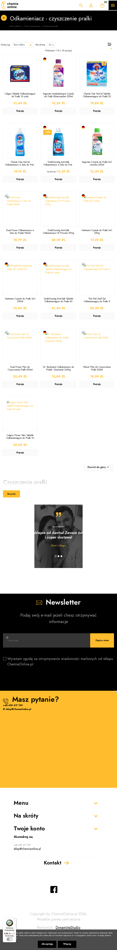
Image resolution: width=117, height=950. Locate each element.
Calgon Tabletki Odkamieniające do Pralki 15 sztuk (20, 95)
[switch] (9, 939)
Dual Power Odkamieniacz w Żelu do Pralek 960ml (20, 231)
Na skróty (26, 815)
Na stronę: (40, 44)
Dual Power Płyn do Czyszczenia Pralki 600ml (20, 368)
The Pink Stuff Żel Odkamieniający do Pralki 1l (97, 300)
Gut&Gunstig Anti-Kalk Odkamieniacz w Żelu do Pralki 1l (58, 163)
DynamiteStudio (68, 927)
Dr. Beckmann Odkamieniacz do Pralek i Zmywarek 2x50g (58, 368)
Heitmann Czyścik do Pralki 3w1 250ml (20, 300)
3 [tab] (61, 556)
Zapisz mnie (102, 640)
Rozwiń (11, 494)
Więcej (67, 944)
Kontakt (52, 862)
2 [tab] (58, 556)
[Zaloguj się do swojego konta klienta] (90, 5)
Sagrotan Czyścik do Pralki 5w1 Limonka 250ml (97, 163)
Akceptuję (47, 944)
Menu (21, 803)
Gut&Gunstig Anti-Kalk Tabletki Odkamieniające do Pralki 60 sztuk (58, 300)
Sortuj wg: (6, 44)
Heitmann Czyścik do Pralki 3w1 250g (97, 231)
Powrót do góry (99, 467)
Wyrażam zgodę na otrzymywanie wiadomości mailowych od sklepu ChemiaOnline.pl (60, 661)
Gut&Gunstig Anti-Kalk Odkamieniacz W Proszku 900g (58, 231)
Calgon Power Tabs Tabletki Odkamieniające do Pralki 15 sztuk (20, 436)
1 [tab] (56, 556)
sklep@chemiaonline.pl (27, 849)
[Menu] (14, 919)
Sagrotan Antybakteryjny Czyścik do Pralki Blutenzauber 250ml (58, 95)
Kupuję (20, 110)
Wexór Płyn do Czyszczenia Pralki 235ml (97, 368)
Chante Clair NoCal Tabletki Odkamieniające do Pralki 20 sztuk (97, 95)
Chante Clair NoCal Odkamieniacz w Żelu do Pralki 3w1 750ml (20, 163)
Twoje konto (29, 828)
